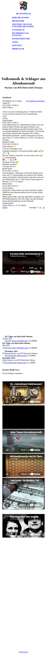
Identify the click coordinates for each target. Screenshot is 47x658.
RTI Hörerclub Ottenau (20, 34)
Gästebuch (18, 30)
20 (44, 207)
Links (15, 42)
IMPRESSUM (23, 652)
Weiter (4, 207)
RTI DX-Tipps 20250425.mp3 (16, 341)
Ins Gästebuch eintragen (35, 101)
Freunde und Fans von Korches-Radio (23, 25)
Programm (18, 21)
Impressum (18, 49)
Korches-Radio (20, 18)
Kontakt (17, 45)
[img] (23, 5)
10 (40, 207)
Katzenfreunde (21, 39)
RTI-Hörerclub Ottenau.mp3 (16, 356)
